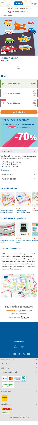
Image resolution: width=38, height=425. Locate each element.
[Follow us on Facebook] (9, 354)
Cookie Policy (25, 417)
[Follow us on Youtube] (28, 354)
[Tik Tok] (19, 354)
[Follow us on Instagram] (14, 354)
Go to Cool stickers (8, 15)
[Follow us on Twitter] (23, 354)
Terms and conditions (15, 417)
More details (4, 170)
